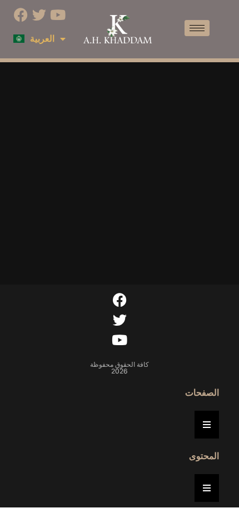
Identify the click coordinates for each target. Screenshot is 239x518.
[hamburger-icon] (197, 28)
